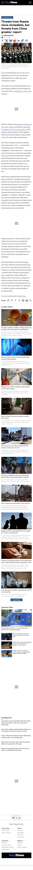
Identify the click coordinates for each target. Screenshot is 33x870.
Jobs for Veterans (22, 847)
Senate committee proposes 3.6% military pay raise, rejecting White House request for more (16, 561)
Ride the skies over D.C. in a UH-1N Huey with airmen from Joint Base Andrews (14, 628)
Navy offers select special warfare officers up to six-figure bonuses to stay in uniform (16, 730)
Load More (17, 600)
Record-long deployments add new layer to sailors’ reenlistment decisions (15, 749)
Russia (26, 262)
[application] (16, 618)
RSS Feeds (20, 835)
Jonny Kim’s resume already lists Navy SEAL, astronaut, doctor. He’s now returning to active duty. (16, 723)
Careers (19, 845)
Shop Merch (20, 837)
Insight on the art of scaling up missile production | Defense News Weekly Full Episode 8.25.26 (21, 652)
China (7, 156)
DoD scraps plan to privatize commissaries (15, 503)
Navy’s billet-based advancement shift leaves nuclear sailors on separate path (16, 736)
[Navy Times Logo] (11, 2)
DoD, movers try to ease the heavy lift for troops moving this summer (14, 447)
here (24, 296)
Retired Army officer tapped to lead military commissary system (15, 388)
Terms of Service (6, 832)
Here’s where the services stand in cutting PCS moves (15, 417)
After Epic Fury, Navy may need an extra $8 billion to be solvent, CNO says (15, 743)
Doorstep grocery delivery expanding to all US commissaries (16, 591)
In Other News (6, 307)
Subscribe (20, 830)
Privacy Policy (6, 830)
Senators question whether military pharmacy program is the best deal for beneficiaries (16, 329)
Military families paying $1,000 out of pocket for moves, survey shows (15, 532)
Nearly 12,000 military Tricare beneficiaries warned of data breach (15, 358)
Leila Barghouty (8, 35)
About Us (20, 843)
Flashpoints (7, 17)
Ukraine (4, 132)
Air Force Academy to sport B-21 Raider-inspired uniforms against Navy (21, 635)
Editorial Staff (5, 849)
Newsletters (20, 832)
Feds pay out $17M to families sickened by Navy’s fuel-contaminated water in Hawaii (15, 476)
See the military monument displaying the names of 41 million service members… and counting (22, 643)
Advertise (4, 843)
